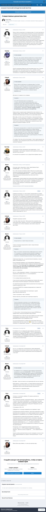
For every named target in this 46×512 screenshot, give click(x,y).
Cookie (27, 502)
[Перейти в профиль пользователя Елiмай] (7, 82)
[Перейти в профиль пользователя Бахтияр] (7, 151)
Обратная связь (21, 502)
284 (7, 40)
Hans (10, 19)
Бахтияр (7, 146)
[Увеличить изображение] (30, 321)
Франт (7, 164)
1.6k (7, 175)
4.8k (7, 157)
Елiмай (7, 77)
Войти (32, 473)
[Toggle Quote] (14, 55)
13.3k (7, 61)
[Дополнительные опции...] (43, 30)
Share (5, 24)
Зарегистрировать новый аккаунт (13, 473)
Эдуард (7, 50)
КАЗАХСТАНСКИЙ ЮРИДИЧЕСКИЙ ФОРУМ (16, 8)
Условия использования (12, 510)
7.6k (7, 226)
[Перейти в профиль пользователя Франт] (7, 169)
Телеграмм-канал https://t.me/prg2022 (22, 1)
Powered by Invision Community (23, 505)
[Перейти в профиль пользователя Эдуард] (7, 55)
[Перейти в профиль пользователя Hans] (3, 20)
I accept (42, 509)
